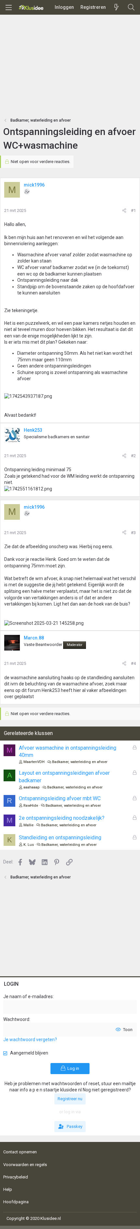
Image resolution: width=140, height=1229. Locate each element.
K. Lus (28, 845)
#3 (133, 532)
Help (7, 1189)
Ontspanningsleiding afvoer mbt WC (60, 798)
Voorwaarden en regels (25, 1164)
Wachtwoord (16, 1019)
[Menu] (8, 7)
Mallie (28, 825)
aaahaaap (31, 787)
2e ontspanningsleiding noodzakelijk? (62, 818)
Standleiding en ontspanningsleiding (60, 837)
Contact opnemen (20, 1151)
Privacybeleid (15, 1177)
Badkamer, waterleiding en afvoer (79, 762)
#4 (133, 663)
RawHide (30, 805)
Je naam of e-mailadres (28, 996)
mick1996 (34, 184)
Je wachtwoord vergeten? (30, 1039)
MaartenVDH (34, 762)
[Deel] (124, 211)
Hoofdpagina (16, 1201)
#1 (133, 210)
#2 (133, 455)
